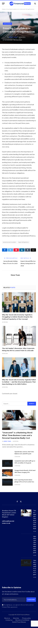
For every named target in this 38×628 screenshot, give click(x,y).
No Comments (9, 40)
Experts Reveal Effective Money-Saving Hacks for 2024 (28, 263)
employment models (9, 242)
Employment (7, 23)
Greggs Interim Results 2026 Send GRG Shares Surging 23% (24, 471)
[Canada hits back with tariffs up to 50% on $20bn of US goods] (7, 463)
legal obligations (23, 242)
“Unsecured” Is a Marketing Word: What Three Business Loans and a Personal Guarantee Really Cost (17, 435)
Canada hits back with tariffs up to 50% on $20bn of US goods (24, 462)
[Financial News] (20, 3)
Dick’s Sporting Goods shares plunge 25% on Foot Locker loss (24, 481)
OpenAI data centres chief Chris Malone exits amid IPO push (24, 453)
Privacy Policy (6, 607)
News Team (13, 37)
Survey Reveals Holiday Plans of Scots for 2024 (10, 262)
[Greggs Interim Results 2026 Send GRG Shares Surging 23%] (7, 472)
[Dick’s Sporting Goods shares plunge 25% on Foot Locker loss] (7, 482)
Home (3, 9)
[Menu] (3, 3)
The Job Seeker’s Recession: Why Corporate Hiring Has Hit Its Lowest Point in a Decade (18, 349)
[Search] (35, 3)
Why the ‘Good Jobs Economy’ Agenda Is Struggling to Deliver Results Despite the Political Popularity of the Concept (17, 317)
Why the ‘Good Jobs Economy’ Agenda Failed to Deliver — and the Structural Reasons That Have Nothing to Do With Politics (19, 382)
